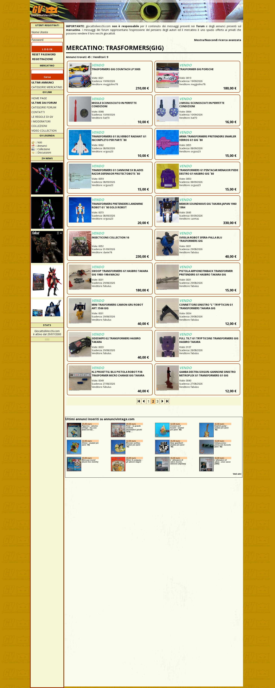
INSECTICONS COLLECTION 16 (110, 237)
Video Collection (43, 130)
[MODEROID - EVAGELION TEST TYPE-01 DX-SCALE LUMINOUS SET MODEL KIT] (47, 178)
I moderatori (41, 121)
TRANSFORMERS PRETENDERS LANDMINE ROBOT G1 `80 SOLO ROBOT (117, 205)
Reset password (44, 54)
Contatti (38, 112)
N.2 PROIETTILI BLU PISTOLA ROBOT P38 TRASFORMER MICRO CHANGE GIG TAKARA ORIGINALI (118, 375)
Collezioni (39, 126)
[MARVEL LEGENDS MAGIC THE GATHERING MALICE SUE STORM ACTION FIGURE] (47, 281)
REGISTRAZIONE (42, 59)
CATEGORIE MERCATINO (46, 87)
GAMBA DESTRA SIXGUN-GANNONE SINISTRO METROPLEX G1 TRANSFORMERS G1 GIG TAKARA (207, 375)
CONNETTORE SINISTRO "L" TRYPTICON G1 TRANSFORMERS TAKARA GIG (206, 306)
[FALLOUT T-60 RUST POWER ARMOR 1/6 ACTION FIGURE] (47, 247)
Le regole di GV (42, 116)
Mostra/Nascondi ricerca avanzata (217, 40)
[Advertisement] (174, 9)
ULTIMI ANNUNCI (42, 82)
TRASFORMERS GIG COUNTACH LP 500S (116, 69)
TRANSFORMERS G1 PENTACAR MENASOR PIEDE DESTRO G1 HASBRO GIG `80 (208, 171)
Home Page (39, 98)
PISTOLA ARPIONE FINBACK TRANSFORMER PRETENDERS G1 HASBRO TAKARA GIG (206, 272)
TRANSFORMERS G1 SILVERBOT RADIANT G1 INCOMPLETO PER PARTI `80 (119, 138)
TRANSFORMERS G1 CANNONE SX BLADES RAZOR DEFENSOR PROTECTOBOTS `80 (117, 171)
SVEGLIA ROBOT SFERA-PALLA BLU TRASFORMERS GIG (200, 239)
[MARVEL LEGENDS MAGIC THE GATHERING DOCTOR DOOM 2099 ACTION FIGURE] (47, 315)
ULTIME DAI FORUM (44, 102)
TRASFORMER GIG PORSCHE (196, 69)
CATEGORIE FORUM (43, 107)
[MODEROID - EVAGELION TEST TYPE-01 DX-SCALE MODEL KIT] (47, 213)
